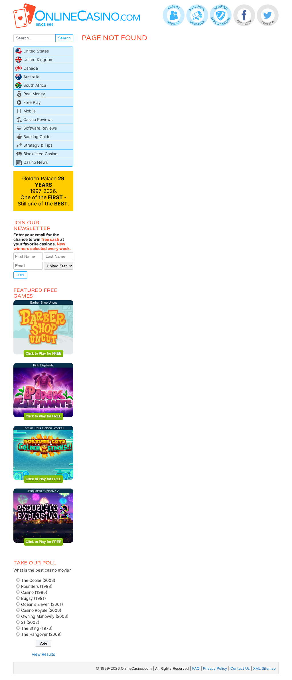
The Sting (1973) (36, 628)
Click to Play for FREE (43, 354)
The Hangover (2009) (41, 634)
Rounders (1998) (36, 586)
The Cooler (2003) (38, 580)
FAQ (196, 668)
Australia (31, 76)
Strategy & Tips (37, 145)
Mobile (29, 110)
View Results (43, 654)
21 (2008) (30, 622)
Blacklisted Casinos (41, 153)
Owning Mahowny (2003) (44, 616)
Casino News (35, 162)
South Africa (34, 85)
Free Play (32, 102)
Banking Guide (36, 136)
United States (36, 51)
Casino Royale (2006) (41, 610)
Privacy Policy (215, 668)
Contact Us (240, 668)
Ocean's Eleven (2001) (42, 604)
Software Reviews (40, 128)
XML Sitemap (264, 668)
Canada (30, 68)
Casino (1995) (34, 592)
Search (64, 38)
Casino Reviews (37, 119)
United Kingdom (38, 59)
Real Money (34, 93)
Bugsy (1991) (33, 598)
